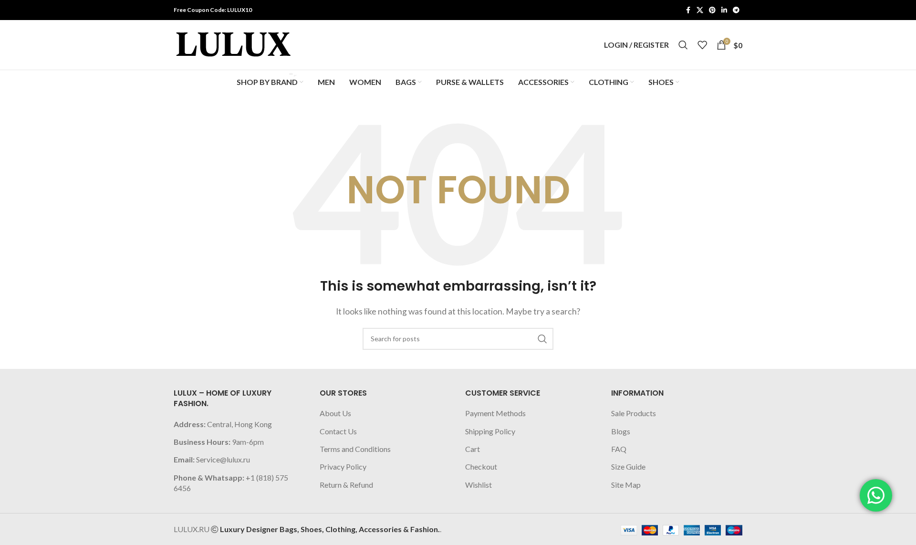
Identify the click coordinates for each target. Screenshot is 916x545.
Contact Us (338, 431)
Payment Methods (495, 413)
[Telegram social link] (736, 10)
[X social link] (700, 10)
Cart (472, 448)
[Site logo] (233, 43)
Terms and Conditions (355, 448)
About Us (335, 413)
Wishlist (478, 484)
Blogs (620, 431)
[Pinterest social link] (712, 10)
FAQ (618, 448)
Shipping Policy (490, 431)
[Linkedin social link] (724, 10)
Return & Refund (346, 484)
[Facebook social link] (688, 10)
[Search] (683, 44)
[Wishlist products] (702, 44)
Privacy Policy (343, 466)
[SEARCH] (542, 339)
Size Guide (628, 466)
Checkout (481, 466)
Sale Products (633, 413)
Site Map (626, 484)
